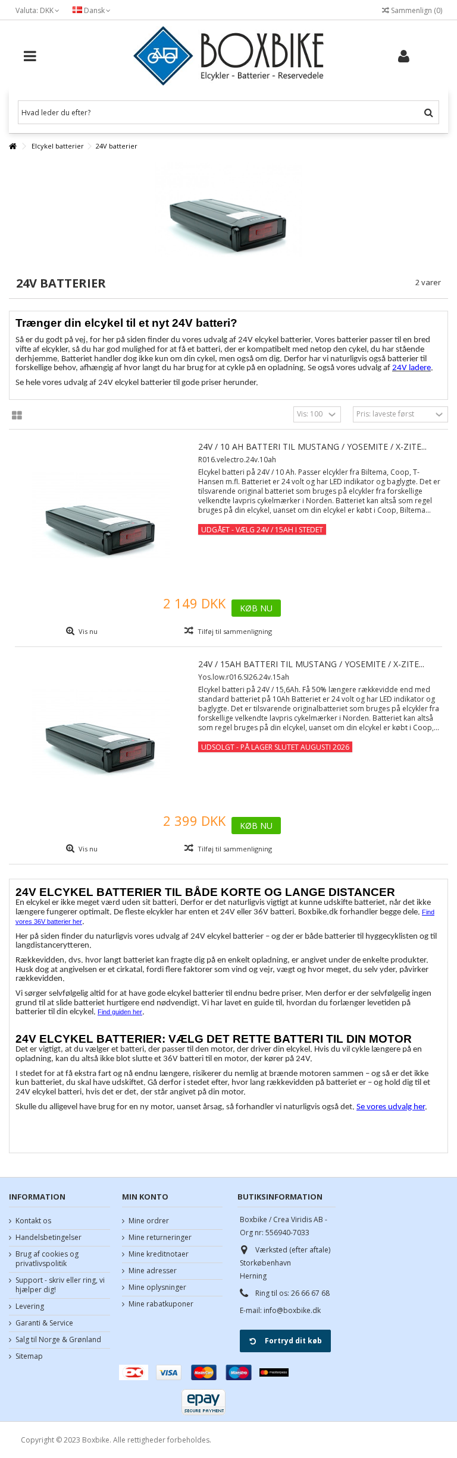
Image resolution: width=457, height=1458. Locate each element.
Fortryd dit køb (293, 1341)
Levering (29, 1306)
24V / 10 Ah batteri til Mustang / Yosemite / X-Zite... (312, 446)
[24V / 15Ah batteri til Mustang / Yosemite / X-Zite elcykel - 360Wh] (100, 732)
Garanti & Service (44, 1323)
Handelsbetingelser (48, 1237)
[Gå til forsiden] (12, 146)
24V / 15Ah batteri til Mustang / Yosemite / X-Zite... (311, 664)
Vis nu (87, 631)
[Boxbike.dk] (228, 56)
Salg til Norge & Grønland (58, 1340)
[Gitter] (17, 415)
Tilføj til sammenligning (235, 631)
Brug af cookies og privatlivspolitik (47, 1258)
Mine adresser (153, 1271)
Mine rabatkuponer (161, 1304)
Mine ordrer (149, 1221)
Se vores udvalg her (390, 1107)
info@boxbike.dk (292, 1310)
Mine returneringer (160, 1237)
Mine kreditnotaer (159, 1254)
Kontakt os (33, 1221)
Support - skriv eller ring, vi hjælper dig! (60, 1285)
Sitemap (29, 1356)
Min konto (145, 1196)
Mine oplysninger (157, 1287)
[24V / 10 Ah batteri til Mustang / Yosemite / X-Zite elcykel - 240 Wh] (100, 515)
